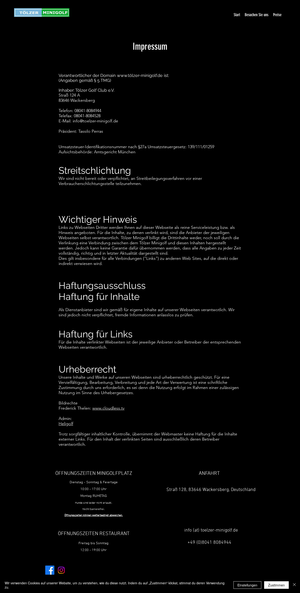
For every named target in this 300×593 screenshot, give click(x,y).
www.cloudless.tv (108, 408)
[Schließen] (294, 585)
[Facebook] (49, 570)
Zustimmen (276, 585)
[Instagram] (61, 570)
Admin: (65, 418)
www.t (123, 75)
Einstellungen (247, 585)
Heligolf (66, 423)
